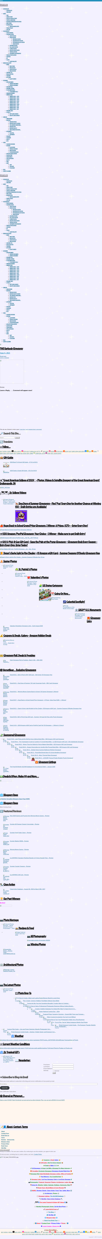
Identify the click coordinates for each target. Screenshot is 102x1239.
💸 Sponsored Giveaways (12, 735)
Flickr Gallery (13, 61)
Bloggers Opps (5, 1141)
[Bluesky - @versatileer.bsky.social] (32, 451)
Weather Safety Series (15, 123)
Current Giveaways (14, 83)
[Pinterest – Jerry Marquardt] (15, 451)
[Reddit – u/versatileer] (73, 451)
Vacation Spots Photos (18, 41)
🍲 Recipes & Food (24, 928)
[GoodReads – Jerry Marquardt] (52, 451)
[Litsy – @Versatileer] (22, 453)
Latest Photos (13, 36)
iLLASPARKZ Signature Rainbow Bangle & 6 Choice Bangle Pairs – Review (31, 858)
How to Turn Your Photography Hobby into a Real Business (67, 1019)
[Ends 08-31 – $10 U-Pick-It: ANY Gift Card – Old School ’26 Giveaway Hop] (6, 677)
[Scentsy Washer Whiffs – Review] (6, 844)
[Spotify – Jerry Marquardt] (66, 451)
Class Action (9, 155)
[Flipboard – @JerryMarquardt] (28, 453)
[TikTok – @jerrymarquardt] (41, 451)
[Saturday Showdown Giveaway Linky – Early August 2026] (6, 629)
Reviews (8, 145)
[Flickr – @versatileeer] (47, 451)
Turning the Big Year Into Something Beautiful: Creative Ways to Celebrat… (48, 1003)
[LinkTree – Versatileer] (1, 451)
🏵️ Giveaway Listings (45, 762)
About (4, 13)
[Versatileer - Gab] (55, 453)
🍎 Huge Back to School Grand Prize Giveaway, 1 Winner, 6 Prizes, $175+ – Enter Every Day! (44, 525)
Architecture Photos (15, 50)
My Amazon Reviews (14, 152)
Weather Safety (13, 128)
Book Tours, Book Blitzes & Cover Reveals (51, 1188)
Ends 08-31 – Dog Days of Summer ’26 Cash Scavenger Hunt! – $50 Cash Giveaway (34, 683)
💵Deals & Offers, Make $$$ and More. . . (19, 776)
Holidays (8, 136)
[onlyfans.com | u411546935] (67, 1234)
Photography (6, 31)
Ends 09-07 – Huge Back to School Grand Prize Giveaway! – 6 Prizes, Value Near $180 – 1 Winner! (38, 700)
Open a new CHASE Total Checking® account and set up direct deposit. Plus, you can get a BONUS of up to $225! (32, 1100)
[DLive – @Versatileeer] (4, 453)
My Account (12, 168)
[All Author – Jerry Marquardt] (92, 451)
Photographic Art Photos (19, 42)
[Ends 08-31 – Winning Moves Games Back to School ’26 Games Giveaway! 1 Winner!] (6, 694)
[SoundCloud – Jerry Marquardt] (64, 451)
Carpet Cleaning (7, 171)
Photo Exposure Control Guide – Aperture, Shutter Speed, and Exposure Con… (33, 1032)
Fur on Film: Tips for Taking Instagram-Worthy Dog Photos (71, 1022)
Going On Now (9, 118)
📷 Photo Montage (9, 920)
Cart (11, 165)
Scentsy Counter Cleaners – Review (20, 866)
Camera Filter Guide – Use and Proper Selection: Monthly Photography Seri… (29, 1029)
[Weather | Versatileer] (39, 1040)
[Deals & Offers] (6, 781)
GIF (7, 58)
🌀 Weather (17, 1036)
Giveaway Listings (10, 88)
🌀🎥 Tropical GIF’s (10, 1052)
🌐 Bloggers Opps (9, 795)
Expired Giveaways (14, 85)
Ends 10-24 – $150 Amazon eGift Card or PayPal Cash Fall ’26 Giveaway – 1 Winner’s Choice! (37, 725)
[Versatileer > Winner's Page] (6, 906)
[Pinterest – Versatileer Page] (19, 451)
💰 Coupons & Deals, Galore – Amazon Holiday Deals (25, 635)
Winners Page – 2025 (14, 96)
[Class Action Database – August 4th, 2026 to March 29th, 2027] (6, 892)
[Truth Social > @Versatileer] (43, 453)
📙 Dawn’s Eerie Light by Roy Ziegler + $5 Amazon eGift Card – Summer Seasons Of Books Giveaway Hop (50, 553)
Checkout (12, 166)
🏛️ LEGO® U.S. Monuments (88, 609)
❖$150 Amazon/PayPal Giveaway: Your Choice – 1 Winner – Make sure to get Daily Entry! (43, 533)
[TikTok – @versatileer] (38, 451)
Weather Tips (13, 126)
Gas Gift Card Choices (15, 115)
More (4, 142)
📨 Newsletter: (22, 1060)
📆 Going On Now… (60, 593)
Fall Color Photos (14, 47)
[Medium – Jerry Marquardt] (31, 453)
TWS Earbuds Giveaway (11, 348)
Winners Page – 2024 (14, 98)
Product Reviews (14, 149)
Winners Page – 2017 (14, 109)
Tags (7, 15)
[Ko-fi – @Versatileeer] (1, 453)
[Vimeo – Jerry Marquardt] (90, 451)
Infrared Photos (17, 39)
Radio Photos (16, 44)
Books (7, 64)
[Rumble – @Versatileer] (34, 453)
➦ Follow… (5, 446)
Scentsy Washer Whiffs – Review (19, 841)
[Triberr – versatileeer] (98, 451)
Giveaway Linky (9, 110)
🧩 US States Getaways (50, 585)
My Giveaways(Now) (10, 90)
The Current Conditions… (15, 125)
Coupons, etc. (9, 72)
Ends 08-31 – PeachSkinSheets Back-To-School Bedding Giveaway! (46, 752)
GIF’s (7, 141)
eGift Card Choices (14, 114)
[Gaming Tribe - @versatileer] (61, 451)
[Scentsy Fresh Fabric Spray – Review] (6, 835)
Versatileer (4, 4)
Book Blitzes (12, 68)
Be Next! (2, 902)
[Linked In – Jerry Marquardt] (35, 451)
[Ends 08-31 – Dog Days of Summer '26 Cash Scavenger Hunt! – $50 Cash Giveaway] (21, 521)
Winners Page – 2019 (14, 106)
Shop (7, 163)
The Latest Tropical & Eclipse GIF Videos (52, 1202)
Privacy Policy (9, 28)
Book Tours (9, 23)
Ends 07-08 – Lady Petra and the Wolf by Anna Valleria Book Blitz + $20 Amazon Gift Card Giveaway (35, 739)
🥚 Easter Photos (8, 561)
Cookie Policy (38, 1154)
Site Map (8, 29)
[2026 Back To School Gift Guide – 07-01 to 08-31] (6, 465)
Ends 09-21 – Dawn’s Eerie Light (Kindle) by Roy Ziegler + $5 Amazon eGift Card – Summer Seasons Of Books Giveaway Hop (45, 708)
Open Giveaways (9, 82)
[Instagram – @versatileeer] (22, 451)
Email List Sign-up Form (11, 18)
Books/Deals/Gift (7, 63)
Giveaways (5, 80)
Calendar (8, 138)
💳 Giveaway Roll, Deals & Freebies (17, 655)
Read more (3, 356)
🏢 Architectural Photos (11, 964)
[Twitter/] (13, 1232)
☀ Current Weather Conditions (15, 1044)
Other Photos (13, 37)
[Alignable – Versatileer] (40, 453)
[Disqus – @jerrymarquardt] (79, 451)
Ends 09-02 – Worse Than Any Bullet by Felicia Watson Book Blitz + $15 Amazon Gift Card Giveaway (43, 744)
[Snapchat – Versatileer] (87, 451)
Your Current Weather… (15, 130)
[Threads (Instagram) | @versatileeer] (25, 1232)
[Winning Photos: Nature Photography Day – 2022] (9, 955)
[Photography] (38, 940)
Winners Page (9, 95)
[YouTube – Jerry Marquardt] (28, 451)
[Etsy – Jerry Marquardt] (14, 453)
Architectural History (11, 153)
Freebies (8, 76)
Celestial (12, 133)
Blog (4, 169)
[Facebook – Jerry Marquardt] (9, 451)
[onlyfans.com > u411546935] (48, 453)
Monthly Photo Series (11, 55)
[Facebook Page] (5, 451)
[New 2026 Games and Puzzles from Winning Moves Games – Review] (6, 818)
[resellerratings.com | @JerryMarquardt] (65, 1234)
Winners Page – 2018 (14, 107)
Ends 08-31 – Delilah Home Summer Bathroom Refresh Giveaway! (42, 750)
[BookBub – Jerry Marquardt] (55, 451)
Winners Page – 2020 (14, 104)
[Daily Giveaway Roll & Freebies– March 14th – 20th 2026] (6, 663)
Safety (8, 139)
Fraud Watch (9, 157)
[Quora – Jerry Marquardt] (24, 453)
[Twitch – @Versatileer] (58, 451)
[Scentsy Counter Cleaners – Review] (6, 869)
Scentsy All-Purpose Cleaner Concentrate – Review (24, 824)
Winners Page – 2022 (14, 101)
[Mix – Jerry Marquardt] (95, 451)
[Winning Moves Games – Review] (6, 852)
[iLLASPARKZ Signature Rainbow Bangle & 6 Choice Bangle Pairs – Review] (6, 861)
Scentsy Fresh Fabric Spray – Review (20, 832)
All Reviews (12, 147)
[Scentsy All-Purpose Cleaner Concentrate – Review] (6, 827)
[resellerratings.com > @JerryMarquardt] (46, 453)
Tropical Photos (13, 52)
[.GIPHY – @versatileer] (44, 451)
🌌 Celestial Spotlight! (74, 601)
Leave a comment (4, 357)
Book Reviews (13, 71)
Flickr (7, 60)
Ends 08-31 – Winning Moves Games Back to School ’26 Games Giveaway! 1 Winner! (34, 691)
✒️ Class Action (7, 884)
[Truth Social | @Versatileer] (62, 1234)
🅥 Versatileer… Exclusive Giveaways (18, 670)
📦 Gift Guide (6, 457)
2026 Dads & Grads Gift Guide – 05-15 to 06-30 (23, 470)
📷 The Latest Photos (10, 985)
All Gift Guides (13, 79)
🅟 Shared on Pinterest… (12, 1096)
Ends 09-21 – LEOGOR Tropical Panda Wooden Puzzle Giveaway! (54, 758)
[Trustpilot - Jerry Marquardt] (8, 453)
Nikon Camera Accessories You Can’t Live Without (61, 1017)
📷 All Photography (36, 936)
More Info (8, 12)
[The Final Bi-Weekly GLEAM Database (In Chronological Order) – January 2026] (6, 769)
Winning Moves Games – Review (19, 849)
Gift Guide (8, 77)
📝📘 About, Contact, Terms (14, 1126)
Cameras (8, 56)
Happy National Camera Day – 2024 (49, 1011)
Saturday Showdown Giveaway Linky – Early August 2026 (26, 626)
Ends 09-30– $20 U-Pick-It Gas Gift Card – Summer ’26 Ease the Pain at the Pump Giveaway (36, 717)
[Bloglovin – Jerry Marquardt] (49, 451)
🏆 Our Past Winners (10, 898)
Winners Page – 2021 (14, 103)
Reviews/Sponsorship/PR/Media (13, 21)
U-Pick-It (8, 112)
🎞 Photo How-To (23, 993)
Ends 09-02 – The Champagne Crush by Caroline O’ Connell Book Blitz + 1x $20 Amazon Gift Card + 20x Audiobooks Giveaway (47, 741)
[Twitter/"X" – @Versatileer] (12, 451)
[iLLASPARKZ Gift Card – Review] (6, 878)
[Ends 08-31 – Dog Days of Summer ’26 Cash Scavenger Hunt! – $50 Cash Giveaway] (6, 686)
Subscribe (5, 1088)
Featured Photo (10, 34)
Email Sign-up (5, 1135)
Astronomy (8, 131)
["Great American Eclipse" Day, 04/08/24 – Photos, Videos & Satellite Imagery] (5, 487)
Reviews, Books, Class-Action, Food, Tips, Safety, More (51, 1190)
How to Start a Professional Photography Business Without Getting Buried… (52, 1006)
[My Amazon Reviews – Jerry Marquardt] (37, 453)
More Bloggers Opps (14, 26)
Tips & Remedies (10, 158)
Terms (3, 1137)
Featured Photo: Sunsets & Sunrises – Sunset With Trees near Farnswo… (64, 1014)
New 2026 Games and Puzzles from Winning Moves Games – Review (29, 815)
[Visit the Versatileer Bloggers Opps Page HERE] (15, 799)
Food (7, 161)
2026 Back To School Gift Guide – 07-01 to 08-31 (24, 462)
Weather (8, 120)
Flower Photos (13, 48)
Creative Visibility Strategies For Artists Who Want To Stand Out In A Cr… (55, 1009)
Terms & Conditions (10, 20)
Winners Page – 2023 (14, 99)
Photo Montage (9, 33)
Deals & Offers (9, 74)
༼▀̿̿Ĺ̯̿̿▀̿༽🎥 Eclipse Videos (13, 492)
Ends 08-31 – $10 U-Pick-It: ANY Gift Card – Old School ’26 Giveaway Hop (31, 674)
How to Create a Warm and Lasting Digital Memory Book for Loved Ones (39, 998)
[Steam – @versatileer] (70, 451)
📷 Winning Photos (36, 944)
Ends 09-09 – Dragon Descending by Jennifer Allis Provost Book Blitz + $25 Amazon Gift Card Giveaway (48, 747)
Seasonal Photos (13, 45)
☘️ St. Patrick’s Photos (26, 569)
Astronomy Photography (15, 53)
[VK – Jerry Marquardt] (85, 451)
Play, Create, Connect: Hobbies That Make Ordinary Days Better (41, 1000)
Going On (5, 117)
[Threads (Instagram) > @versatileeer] (25, 451)
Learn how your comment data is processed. (31, 429)
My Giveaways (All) (14, 91)
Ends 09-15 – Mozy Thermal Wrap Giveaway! (44, 755)
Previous (2, 387)
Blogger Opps (9, 25)
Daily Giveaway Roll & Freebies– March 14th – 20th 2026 (26, 660)
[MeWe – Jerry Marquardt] (18, 453)
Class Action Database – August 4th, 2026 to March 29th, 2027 (27, 889)
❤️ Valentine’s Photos (38, 577)
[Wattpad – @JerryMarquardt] (11, 453)
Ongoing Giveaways (10, 93)
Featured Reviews (10, 144)
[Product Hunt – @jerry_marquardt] (82, 451)
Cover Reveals (13, 69)
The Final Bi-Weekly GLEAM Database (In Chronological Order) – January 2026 (32, 766)
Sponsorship (11, 1139)
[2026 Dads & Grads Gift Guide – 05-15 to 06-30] (6, 473)
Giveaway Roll (9, 87)
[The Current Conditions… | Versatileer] (36, 1048)
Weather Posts (13, 122)
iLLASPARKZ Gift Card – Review (19, 874)
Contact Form (9, 17)
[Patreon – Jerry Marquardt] (76, 451)
